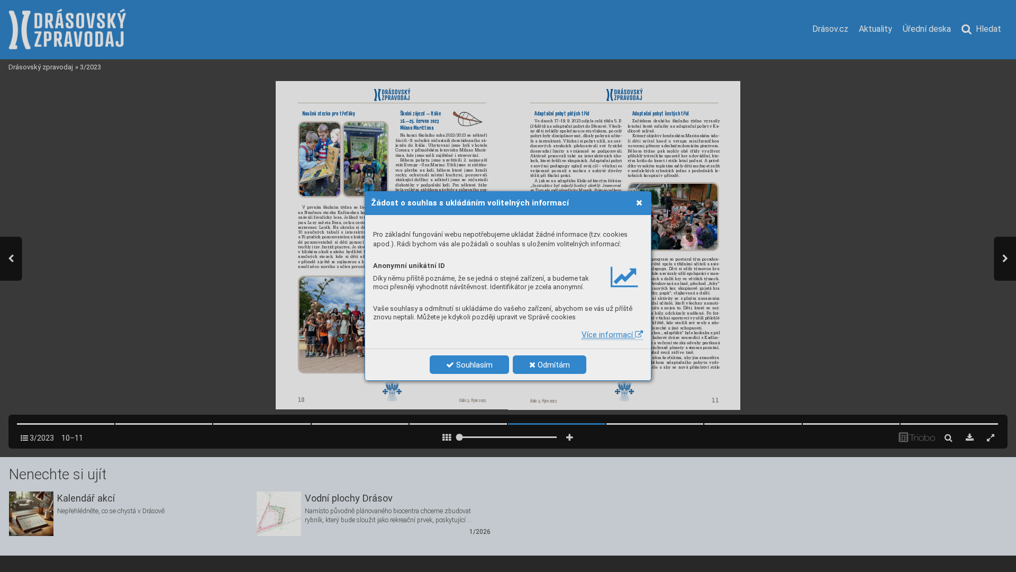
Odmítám (553, 365)
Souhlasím (473, 365)
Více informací (608, 334)
